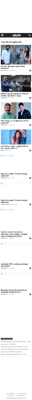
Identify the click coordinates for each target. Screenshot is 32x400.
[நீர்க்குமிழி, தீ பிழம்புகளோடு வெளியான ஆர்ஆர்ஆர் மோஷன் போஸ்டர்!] (16, 280)
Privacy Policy (10, 395)
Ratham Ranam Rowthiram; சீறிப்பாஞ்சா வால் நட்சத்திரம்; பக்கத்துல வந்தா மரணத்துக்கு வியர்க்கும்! (14, 234)
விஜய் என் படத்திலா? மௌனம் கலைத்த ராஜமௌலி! (14, 175)
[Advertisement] (16, 16)
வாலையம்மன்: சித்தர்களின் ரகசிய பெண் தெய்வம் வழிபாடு (14, 349)
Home (2, 39)
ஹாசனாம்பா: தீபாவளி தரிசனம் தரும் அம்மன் (11, 351)
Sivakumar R (4, 70)
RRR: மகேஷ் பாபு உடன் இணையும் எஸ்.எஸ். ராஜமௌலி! (15, 122)
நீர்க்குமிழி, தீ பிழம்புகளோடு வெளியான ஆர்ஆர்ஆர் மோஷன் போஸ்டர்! (14, 291)
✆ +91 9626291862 (10, 393)
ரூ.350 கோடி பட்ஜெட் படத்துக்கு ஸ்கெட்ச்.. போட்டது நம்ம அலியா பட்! (15, 147)
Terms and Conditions (20, 395)
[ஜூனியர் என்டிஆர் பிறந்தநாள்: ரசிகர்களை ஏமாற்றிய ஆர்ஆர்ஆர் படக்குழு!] (16, 83)
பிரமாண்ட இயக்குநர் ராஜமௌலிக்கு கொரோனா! (13, 67)
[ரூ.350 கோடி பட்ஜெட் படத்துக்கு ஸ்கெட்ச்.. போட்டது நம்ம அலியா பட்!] (16, 136)
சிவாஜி (2, 150)
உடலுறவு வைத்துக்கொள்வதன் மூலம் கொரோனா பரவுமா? (14, 346)
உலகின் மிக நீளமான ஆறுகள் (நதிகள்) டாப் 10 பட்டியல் (13, 354)
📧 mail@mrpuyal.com (21, 393)
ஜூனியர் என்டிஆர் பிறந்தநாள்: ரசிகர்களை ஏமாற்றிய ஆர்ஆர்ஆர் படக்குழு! (15, 94)
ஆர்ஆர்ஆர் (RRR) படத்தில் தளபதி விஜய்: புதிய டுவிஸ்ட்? (14, 265)
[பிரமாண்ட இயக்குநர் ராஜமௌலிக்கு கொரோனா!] (16, 55)
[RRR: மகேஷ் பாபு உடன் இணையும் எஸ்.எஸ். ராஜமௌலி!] (16, 110)
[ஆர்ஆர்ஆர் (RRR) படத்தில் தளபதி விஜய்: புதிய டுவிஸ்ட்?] (16, 252)
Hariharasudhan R (5, 204)
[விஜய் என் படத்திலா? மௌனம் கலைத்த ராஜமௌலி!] (16, 163)
